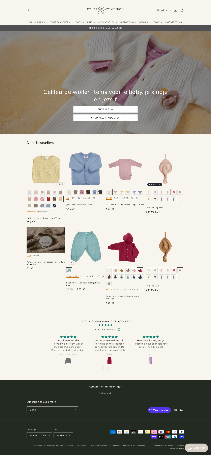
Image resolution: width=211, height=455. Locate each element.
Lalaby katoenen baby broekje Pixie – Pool (83, 284)
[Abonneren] (75, 409)
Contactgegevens (155, 445)
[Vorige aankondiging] (27, 28)
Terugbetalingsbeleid (99, 445)
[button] (30, 10)
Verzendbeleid (139, 445)
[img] (105, 325)
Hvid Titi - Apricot (154, 208)
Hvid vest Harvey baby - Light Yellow (44, 218)
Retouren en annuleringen (105, 386)
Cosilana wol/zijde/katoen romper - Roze (125, 204)
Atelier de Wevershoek (46, 445)
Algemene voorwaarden (120, 445)
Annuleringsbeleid (177, 448)
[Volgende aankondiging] (183, 28)
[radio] (29, 192)
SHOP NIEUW (105, 109)
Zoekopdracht (105, 393)
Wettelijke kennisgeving (174, 445)
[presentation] (103, 276)
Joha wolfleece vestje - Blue (79, 204)
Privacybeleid (81, 445)
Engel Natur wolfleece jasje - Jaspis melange (122, 297)
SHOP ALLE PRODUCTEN (105, 117)
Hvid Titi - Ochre (153, 286)
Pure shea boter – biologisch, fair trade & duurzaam (46, 263)
